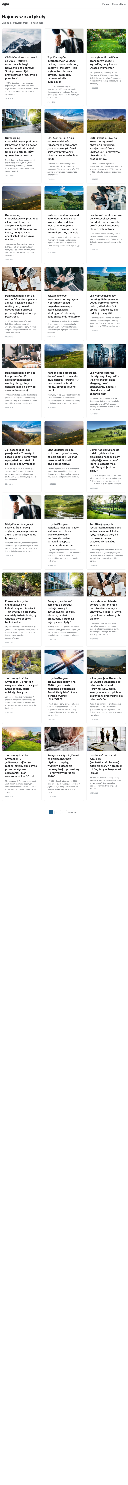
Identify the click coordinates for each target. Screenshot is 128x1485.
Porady (105, 4)
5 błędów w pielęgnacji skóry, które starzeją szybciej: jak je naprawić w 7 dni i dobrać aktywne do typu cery (21, 531)
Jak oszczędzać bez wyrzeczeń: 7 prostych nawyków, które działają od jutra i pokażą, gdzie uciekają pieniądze (21, 685)
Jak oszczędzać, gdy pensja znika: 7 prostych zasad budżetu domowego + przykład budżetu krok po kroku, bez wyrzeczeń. (21, 456)
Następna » (72, 812)
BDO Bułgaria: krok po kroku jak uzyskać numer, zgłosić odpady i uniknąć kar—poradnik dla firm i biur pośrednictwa (63, 456)
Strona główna (119, 4)
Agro (5, 4)
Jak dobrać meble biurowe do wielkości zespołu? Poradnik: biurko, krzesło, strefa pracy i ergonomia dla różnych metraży (106, 222)
